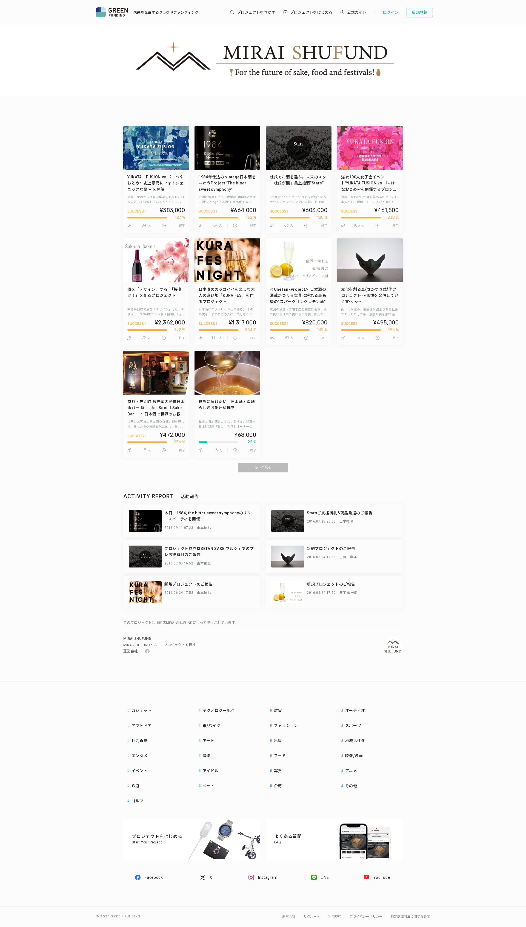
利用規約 (334, 917)
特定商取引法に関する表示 (410, 917)
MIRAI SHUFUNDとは (140, 645)
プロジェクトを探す (180, 645)
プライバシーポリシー (366, 917)
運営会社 (130, 651)
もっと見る (263, 467)
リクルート (312, 917)
